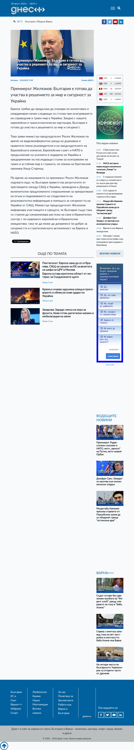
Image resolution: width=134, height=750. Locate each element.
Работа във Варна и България (64, 708)
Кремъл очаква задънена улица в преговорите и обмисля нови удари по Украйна (68, 292)
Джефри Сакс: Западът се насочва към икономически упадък (107, 221)
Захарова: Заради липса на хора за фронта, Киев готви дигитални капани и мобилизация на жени (68, 313)
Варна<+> (16, 704)
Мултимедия (40, 704)
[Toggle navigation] (112, 8)
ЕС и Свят (13, 698)
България (16, 692)
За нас (62, 692)
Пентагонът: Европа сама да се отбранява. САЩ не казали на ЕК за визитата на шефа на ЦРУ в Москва (67, 266)
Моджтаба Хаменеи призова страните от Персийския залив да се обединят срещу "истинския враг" (109, 207)
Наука (36, 700)
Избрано (16, 708)
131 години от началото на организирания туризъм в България (109, 194)
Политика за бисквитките (65, 698)
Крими (37, 696)
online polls (110, 365)
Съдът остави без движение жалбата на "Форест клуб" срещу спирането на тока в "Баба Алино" (109, 601)
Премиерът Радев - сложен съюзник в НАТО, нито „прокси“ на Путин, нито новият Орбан (109, 448)
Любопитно (40, 692)
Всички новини (110, 253)
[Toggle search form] (119, 8)
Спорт (14, 713)
